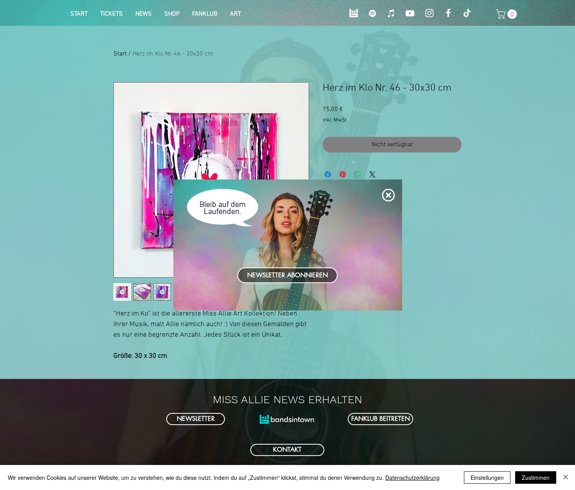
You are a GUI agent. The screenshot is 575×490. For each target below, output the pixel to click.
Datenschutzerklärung (412, 477)
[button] (388, 195)
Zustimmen (536, 477)
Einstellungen (487, 477)
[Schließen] (565, 477)
